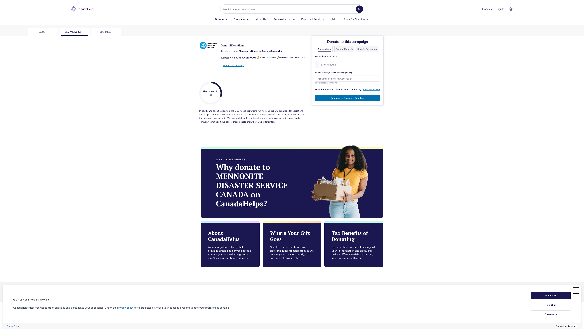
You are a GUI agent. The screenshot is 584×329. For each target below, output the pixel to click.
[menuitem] (221, 19)
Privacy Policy (13, 326)
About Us (260, 19)
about (43, 32)
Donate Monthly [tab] (344, 49)
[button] (576, 290)
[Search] (359, 9)
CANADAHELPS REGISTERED (292, 58)
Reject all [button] (551, 305)
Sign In (500, 9)
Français (487, 9)
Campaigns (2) (72, 32)
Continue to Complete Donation (347, 98)
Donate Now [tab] (324, 49)
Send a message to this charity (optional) (333, 73)
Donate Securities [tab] (367, 49)
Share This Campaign (233, 65)
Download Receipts (312, 19)
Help (333, 19)
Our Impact (106, 32)
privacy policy (125, 307)
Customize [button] (551, 314)
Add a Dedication (371, 89)
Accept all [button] (550, 295)
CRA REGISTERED (268, 58)
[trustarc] (572, 326)
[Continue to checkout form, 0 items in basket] (512, 9)
